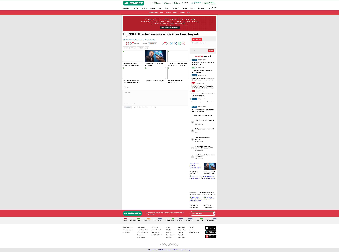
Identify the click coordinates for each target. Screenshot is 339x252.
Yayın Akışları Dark (142, 230)
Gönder (128, 107)
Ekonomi (152, 8)
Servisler (135, 8)
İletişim (156, 250)
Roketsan (133, 48)
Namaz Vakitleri (135, 219)
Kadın (166, 8)
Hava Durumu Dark (128, 227)
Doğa (161, 12)
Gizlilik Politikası (163, 250)
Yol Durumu (199, 219)
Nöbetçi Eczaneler (142, 232)
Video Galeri (181, 230)
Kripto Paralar (211, 219)
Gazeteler (201, 8)
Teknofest (140, 48)
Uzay (147, 48)
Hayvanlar (168, 12)
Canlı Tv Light (126, 232)
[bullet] (146, 107)
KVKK (174, 250)
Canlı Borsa (155, 227)
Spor (160, 8)
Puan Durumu (170, 219)
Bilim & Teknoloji (153, 12)
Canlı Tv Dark (141, 227)
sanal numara (141, 237)
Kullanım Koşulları (180, 250)
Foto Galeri (175, 8)
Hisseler (180, 219)
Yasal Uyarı (188, 250)
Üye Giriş (191, 227)
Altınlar (168, 227)
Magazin (175, 12)
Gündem (144, 8)
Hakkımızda (151, 250)
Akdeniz (126, 48)
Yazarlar (192, 8)
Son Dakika (126, 8)
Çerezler (170, 250)
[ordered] (144, 107)
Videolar (184, 8)
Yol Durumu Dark (127, 230)
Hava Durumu (158, 219)
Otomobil (182, 12)
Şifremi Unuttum (194, 232)
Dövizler (168, 230)
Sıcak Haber (181, 237)
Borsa (125, 219)
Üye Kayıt (191, 230)
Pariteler (189, 219)
